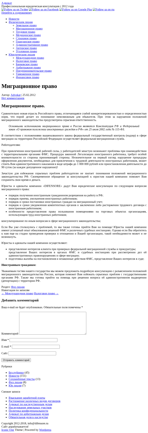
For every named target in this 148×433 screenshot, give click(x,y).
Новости (14, 18)
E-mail (6, 346)
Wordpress (45, 429)
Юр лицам (15, 385)
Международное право (30, 57)
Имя (5, 339)
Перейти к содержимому (16, 12)
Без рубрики (16, 372)
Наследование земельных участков (30, 407)
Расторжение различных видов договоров (34, 401)
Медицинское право (28, 35)
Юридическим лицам (22, 54)
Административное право (32, 44)
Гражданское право (28, 41)
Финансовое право (27, 77)
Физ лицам (18, 286)
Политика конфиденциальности (28, 410)
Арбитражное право (28, 67)
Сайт (4, 353)
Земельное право (26, 25)
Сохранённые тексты (22, 379)
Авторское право (26, 48)
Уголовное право (26, 51)
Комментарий (9, 333)
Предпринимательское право (34, 70)
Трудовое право (25, 31)
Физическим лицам (21, 22)
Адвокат (6, 3)
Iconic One (7, 429)
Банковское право (27, 64)
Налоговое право (26, 61)
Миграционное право (29, 28)
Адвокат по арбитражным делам (29, 414)
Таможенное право (27, 74)
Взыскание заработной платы (27, 397)
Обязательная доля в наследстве (28, 417)
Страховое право (26, 38)
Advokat (16, 94)
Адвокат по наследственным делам (30, 404)
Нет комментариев (12, 98)
